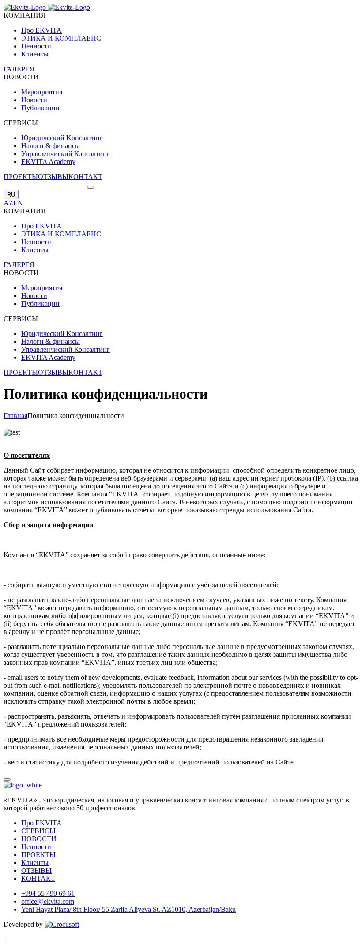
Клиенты (35, 54)
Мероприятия (41, 92)
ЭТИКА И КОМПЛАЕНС (61, 38)
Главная (15, 415)
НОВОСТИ (39, 839)
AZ (8, 203)
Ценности (36, 46)
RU (11, 194)
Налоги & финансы (50, 145)
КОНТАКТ (85, 176)
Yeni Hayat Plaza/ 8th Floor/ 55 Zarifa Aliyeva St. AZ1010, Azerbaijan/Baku (128, 909)
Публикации (40, 108)
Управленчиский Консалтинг (65, 153)
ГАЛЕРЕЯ (19, 69)
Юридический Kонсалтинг (62, 138)
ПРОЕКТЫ (21, 176)
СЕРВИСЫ (38, 831)
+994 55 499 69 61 (48, 893)
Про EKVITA (41, 30)
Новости (34, 100)
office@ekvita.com (47, 901)
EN (18, 203)
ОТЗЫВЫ (53, 176)
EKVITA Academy (48, 161)
